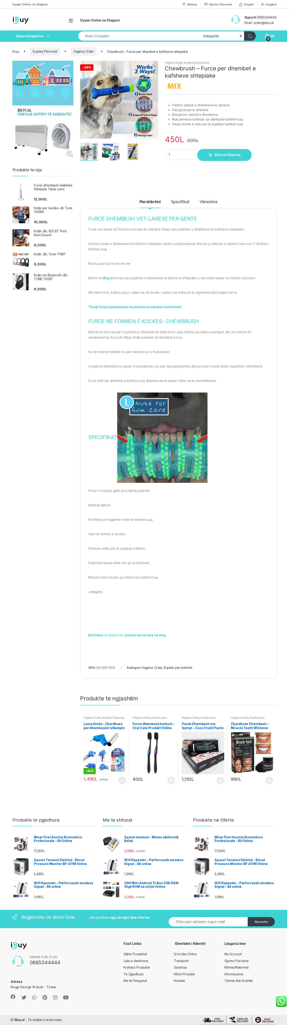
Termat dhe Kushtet (238, 981)
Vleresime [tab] (208, 202)
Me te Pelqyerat (135, 981)
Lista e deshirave (136, 961)
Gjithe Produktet (135, 954)
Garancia (180, 967)
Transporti (181, 961)
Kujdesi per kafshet (196, 62)
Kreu (15, 51)
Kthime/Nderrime (236, 967)
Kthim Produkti (184, 974)
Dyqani (249, 4)
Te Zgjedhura (133, 974)
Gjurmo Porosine (220, 4)
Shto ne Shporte (227, 155)
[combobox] (139, 36)
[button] (154, 65)
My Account (233, 954)
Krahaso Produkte (137, 967)
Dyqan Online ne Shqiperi (30, 4)
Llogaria (271, 4)
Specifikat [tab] (180, 202)
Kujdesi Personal (45, 51)
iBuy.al (19, 1020)
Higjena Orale (83, 51)
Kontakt (179, 981)
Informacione (233, 974)
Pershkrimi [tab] (150, 202)
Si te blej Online (185, 954)
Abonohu (261, 922)
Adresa (192, 4)
